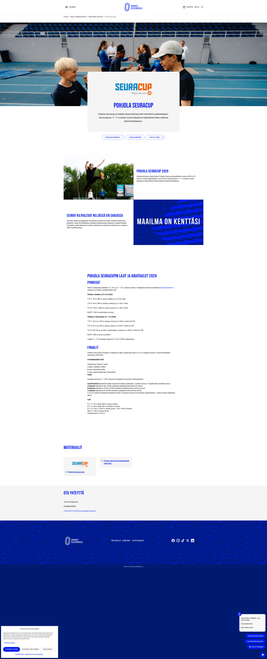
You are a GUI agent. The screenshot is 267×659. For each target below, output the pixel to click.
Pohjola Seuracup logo (76, 472)
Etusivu (66, 17)
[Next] (8, 252)
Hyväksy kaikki (11, 649)
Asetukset (47, 649)
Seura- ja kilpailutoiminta (78, 17)
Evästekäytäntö (19, 654)
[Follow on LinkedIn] (192, 541)
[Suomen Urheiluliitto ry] (133, 7)
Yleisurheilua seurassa (95, 17)
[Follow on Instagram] (178, 541)
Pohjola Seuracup (110, 17)
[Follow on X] (187, 541)
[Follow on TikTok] (183, 541)
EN (195, 7)
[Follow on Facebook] (173, 541)
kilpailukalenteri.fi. (167, 288)
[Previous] (2, 252)
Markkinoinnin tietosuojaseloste (34, 654)
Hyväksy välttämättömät (30, 649)
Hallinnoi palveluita (9, 642)
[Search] (202, 7)
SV (198, 7)
